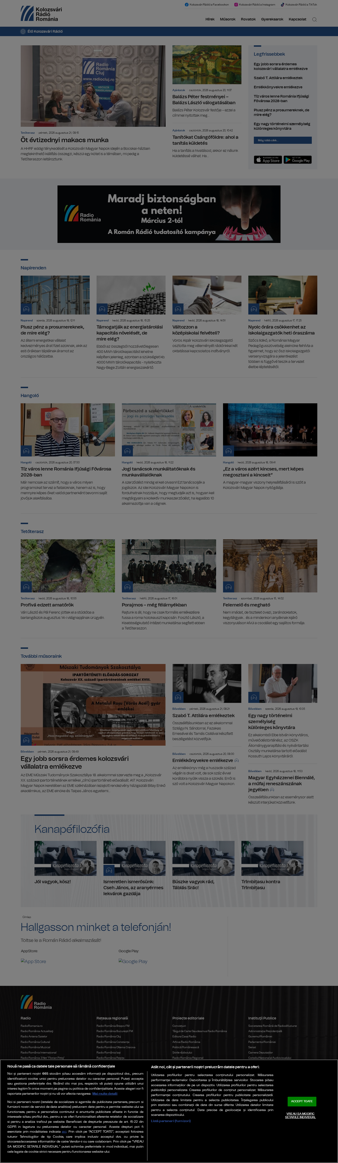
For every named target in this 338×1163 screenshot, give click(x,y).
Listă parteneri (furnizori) (171, 1121)
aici (64, 1131)
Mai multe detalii (104, 1093)
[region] (169, 1111)
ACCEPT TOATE (302, 1101)
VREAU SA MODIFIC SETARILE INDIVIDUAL (300, 1115)
